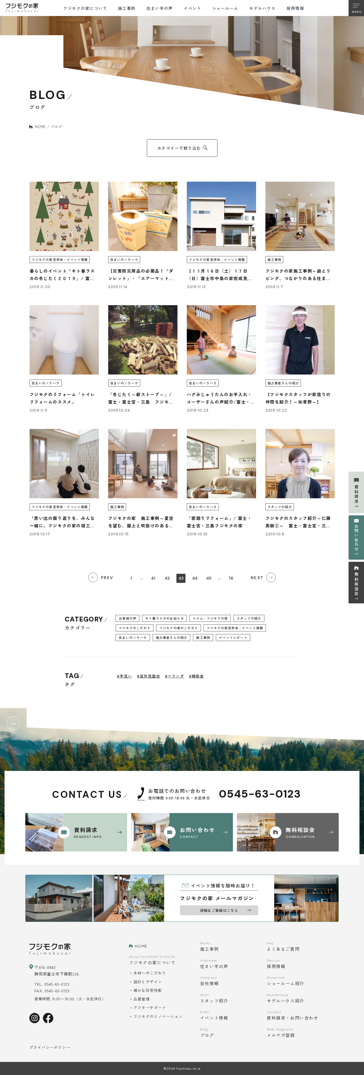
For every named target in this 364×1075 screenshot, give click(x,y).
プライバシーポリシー (49, 1047)
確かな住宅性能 (148, 990)
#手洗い (124, 676)
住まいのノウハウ (133, 637)
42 (167, 578)
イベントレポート (233, 637)
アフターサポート (150, 1007)
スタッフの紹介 (249, 618)
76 (230, 578)
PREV (107, 577)
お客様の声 (127, 618)
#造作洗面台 (148, 676)
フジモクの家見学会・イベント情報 (235, 628)
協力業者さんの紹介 (172, 637)
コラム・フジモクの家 (210, 618)
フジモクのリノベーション (158, 1016)
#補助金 (196, 676)
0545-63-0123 (260, 794)
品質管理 (142, 999)
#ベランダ (174, 676)
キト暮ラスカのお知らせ (164, 618)
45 (208, 578)
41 (153, 578)
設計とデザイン (148, 981)
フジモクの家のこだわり (178, 628)
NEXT (257, 577)
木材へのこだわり (150, 972)
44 (194, 578)
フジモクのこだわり (135, 628)
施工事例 (203, 637)
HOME (40, 126)
